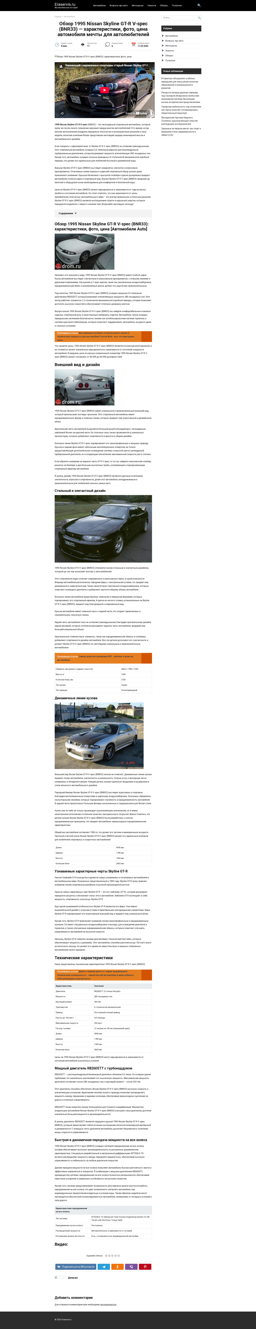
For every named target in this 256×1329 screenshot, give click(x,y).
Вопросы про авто (119, 5)
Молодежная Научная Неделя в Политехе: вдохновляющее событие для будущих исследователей (179, 120)
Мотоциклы (138, 5)
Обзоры (164, 5)
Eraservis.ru (65, 4)
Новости (152, 5)
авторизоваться (108, 1304)
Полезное (177, 5)
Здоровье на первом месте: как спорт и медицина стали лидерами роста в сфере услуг (181, 131)
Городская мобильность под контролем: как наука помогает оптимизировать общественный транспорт (181, 109)
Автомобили (99, 5)
